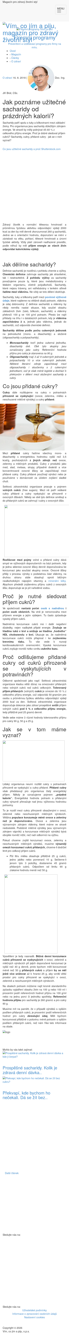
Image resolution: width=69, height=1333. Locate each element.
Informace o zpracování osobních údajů (34, 1313)
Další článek (12, 1173)
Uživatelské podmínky (34, 1310)
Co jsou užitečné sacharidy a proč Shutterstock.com (32, 149)
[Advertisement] (34, 186)
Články (15, 58)
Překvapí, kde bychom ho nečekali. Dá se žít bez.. (26, 1095)
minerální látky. (57, 581)
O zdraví (16, 61)
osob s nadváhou (52, 608)
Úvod (13, 51)
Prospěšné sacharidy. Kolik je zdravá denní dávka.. (30, 1069)
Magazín (16, 54)
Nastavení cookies (34, 1317)
